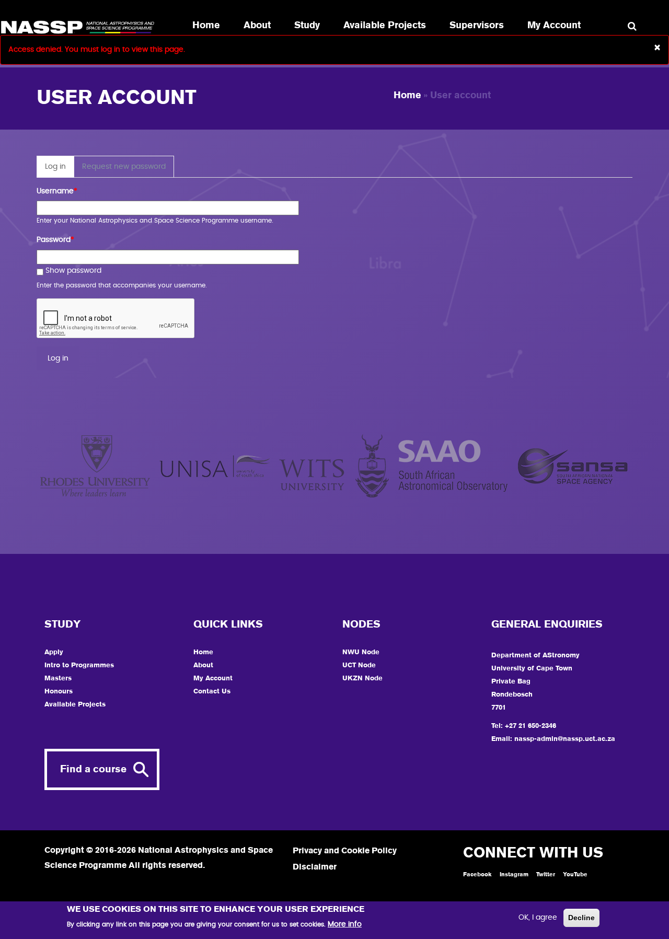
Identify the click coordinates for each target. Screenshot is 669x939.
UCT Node (359, 665)
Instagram (514, 874)
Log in (59, 170)
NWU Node (360, 652)
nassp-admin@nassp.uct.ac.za (564, 739)
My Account (554, 25)
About (257, 25)
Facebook (477, 874)
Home (206, 25)
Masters (58, 678)
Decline (581, 917)
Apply (53, 652)
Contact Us (211, 691)
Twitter (545, 874)
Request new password (124, 166)
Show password (73, 270)
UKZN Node (362, 678)
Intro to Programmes (79, 665)
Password (55, 240)
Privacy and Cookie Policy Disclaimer (345, 859)
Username (57, 191)
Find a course (93, 769)
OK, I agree (537, 917)
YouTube (575, 874)
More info (345, 924)
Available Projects (384, 25)
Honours (58, 691)
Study (307, 25)
